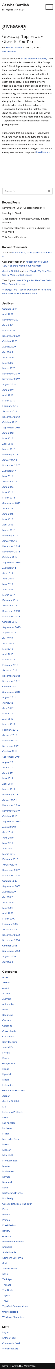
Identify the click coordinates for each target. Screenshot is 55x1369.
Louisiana (7, 1128)
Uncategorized (10, 1311)
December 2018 (11, 416)
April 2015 (7, 524)
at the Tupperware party (34, 58)
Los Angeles (8, 1122)
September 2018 (11, 427)
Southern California (12, 1257)
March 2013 (8, 659)
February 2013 (10, 665)
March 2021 (8, 330)
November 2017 (11, 465)
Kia (4, 1106)
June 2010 (8, 837)
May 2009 (7, 907)
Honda (5, 1068)
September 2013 (11, 627)
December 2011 (11, 740)
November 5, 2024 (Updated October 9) (23, 207)
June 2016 (8, 486)
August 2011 (9, 762)
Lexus (5, 1117)
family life (7, 1047)
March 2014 (8, 594)
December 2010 (11, 805)
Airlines (6, 982)
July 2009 (7, 897)
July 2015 (7, 508)
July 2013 (7, 638)
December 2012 (11, 675)
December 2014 (11, 546)
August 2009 (9, 891)
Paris (5, 1209)
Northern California (12, 1193)
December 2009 (11, 870)
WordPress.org (10, 1348)
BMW (5, 1009)
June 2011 (8, 773)
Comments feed (11, 1343)
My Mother (8, 1171)
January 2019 (9, 411)
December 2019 (11, 373)
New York (7, 1182)
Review (6, 1230)
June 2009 (8, 902)
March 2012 (8, 724)
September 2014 (11, 562)
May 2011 (7, 778)
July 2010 (7, 832)
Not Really (7, 1198)
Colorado (7, 1025)
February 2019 (10, 406)
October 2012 (9, 686)
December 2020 (11, 335)
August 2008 (9, 956)
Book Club (7, 1015)
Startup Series (10, 1268)
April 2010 (7, 848)
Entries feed (9, 1337)
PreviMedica (9, 1225)
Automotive (8, 1004)
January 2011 (9, 800)
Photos (6, 1219)
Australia (6, 998)
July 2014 (7, 573)
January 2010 (9, 864)
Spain (5, 1263)
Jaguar (6, 1095)
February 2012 (10, 729)
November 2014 (11, 551)
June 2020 (8, 357)
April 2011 (7, 783)
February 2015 (10, 535)
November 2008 (11, 940)
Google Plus (8, 1063)
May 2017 (7, 476)
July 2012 (7, 702)
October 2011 (9, 751)
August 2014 (9, 567)
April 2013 (7, 654)
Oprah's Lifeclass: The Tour (17, 1203)
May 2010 (7, 843)
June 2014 (8, 578)
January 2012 (9, 735)
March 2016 (8, 497)
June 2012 (8, 708)
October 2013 (9, 621)
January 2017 (9, 481)
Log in (5, 1332)
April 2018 (7, 443)
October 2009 (9, 880)
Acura (5, 977)
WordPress (30, 1365)
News (5, 1187)
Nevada (6, 1176)
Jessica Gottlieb (14, 47)
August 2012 (9, 697)
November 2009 (11, 875)
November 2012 (11, 681)
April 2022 (7, 314)
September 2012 (11, 692)
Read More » (43, 152)
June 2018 (8, 433)
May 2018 (7, 438)
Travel (5, 1300)
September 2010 (11, 821)
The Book (7, 1290)
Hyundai (6, 1074)
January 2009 (9, 929)
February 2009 (10, 924)
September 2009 (11, 886)
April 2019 (7, 395)
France (5, 1058)
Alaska (5, 988)
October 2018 (9, 422)
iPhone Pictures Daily (13, 1090)
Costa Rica (8, 1036)
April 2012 (7, 719)
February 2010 (10, 859)
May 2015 (7, 519)
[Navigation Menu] (49, 7)
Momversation (10, 1160)
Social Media (9, 1252)
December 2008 (11, 934)
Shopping (7, 1246)
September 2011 (11, 756)
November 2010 (11, 810)
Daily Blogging (9, 1042)
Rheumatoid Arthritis (13, 1241)
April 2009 (7, 913)
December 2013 (11, 611)
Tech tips (7, 1279)
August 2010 (9, 827)
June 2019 (8, 389)
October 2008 (9, 945)
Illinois (5, 1079)
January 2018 (9, 459)
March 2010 (8, 854)
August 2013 (9, 632)
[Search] (49, 191)
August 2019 (9, 384)
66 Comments (9, 51)
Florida (6, 1052)
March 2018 (8, 449)
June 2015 (8, 513)
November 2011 (11, 746)
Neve (5, 1365)
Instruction (7, 1085)
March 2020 (8, 368)
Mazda (5, 1133)
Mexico (6, 1144)
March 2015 (8, 530)
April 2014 (7, 589)
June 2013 (8, 643)
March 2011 (8, 789)
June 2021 (8, 325)
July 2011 (7, 767)
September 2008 (11, 951)
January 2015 (9, 540)
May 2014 (7, 584)
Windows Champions (13, 1317)
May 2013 (7, 648)
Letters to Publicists (12, 1112)
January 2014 (9, 605)
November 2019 (11, 379)
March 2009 (8, 918)
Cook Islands (9, 1031)
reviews (6, 1236)
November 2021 (11, 319)
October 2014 (9, 557)
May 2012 (7, 713)
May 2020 (7, 362)
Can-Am (6, 1020)
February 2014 (10, 600)
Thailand (6, 1284)
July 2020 (7, 352)
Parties (6, 1214)
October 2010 (9, 816)
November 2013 (11, 616)
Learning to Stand (11, 213)
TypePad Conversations (15, 1306)
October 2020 (9, 341)
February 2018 (10, 454)
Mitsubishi (7, 1155)
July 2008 (7, 961)
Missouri (6, 1149)
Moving (6, 1166)
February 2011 (10, 794)
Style (5, 1273)
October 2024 (9, 308)
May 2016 (7, 492)
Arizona (6, 993)
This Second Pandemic (14, 237)
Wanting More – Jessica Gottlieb (19, 289)
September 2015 (11, 503)
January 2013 (9, 670)
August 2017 (9, 470)
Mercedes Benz (10, 1139)
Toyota (6, 1295)
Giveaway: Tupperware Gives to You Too (22, 39)
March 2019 (8, 400)
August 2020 (9, 346)
